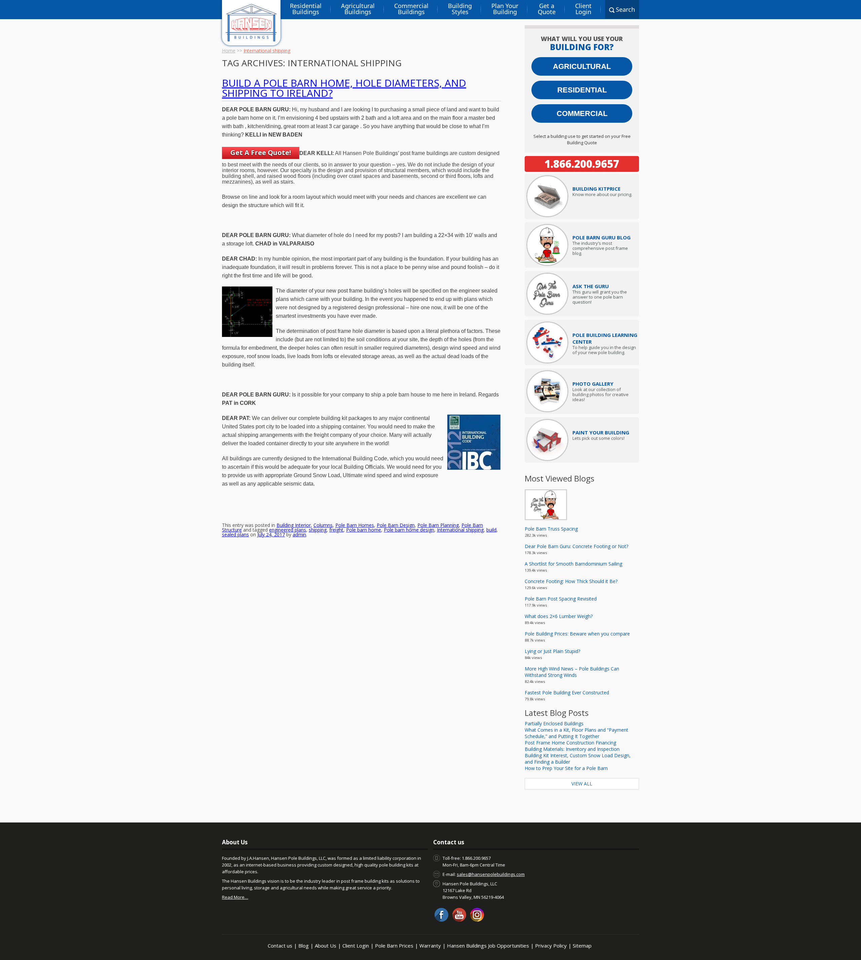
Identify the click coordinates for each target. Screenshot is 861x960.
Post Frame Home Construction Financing (570, 742)
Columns (323, 525)
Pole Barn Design (396, 525)
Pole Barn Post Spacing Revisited (561, 599)
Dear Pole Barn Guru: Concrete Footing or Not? (576, 546)
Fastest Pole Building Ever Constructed (567, 692)
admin (299, 534)
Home (228, 50)
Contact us (280, 945)
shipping (318, 530)
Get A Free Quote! (260, 152)
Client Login (583, 9)
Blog (303, 945)
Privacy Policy (551, 945)
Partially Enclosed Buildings (554, 723)
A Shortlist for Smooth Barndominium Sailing (573, 564)
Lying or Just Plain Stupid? (552, 651)
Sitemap (582, 945)
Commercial (582, 113)
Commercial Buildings (411, 9)
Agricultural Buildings (358, 9)
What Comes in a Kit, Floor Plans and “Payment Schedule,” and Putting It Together (576, 733)
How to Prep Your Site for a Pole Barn (566, 768)
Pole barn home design (409, 530)
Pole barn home (363, 530)
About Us (325, 945)
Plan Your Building (504, 9)
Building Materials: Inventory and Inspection (572, 749)
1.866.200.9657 (582, 164)
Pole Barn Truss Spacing (551, 529)
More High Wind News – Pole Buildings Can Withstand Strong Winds (572, 671)
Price (596, 188)
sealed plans (235, 534)
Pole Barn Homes (354, 525)
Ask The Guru (590, 286)
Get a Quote (547, 9)
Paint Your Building (600, 432)
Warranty (430, 945)
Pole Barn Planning (438, 525)
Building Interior (293, 525)
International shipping (460, 530)
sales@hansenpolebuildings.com (491, 874)
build (491, 530)
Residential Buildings (306, 9)
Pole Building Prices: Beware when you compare (577, 633)
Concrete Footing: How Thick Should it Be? (571, 581)
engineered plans (287, 530)
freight (336, 530)
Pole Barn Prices (394, 945)
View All (581, 783)
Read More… (235, 897)
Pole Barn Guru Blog (601, 237)
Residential (582, 90)
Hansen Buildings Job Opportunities (488, 945)
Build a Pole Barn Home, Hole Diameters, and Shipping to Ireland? (344, 88)
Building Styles (460, 9)
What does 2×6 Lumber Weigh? (559, 616)
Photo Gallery (592, 383)
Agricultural (582, 66)
